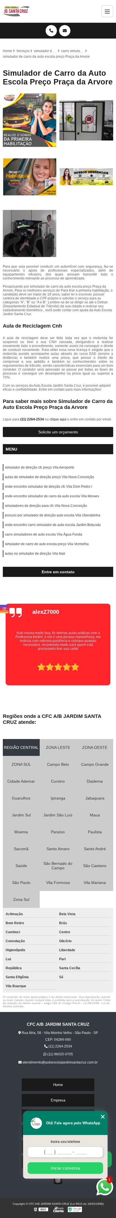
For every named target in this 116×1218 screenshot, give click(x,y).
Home (58, 1085)
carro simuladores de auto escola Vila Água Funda (43, 534)
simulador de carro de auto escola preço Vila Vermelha (47, 544)
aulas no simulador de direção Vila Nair (35, 554)
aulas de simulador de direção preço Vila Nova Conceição (49, 477)
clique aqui (58, 419)
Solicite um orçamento (58, 432)
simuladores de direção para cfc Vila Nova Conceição (46, 506)
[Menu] (107, 11)
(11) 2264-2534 (32, 419)
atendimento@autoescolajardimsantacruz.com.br (60, 1062)
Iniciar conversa (65, 1168)
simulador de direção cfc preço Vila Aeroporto (39, 467)
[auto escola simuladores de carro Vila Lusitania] (30, 177)
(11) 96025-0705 (59, 1054)
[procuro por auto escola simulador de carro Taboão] (30, 233)
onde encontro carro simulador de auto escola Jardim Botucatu (53, 525)
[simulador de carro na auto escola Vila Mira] (86, 120)
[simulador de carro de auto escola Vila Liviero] (86, 177)
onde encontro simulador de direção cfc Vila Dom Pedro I (48, 487)
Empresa (58, 1100)
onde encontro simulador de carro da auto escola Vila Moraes (52, 496)
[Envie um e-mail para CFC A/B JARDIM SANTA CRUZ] (64, 30)
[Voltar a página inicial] (16, 11)
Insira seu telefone (65, 1142)
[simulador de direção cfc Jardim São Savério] (30, 120)
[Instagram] (58, 1180)
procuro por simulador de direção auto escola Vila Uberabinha (52, 515)
